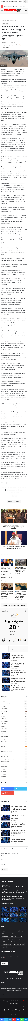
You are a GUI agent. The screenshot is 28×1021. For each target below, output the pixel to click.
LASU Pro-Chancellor (7, 944)
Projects (4, 771)
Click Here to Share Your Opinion (14, 605)
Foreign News (4, 1)
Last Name (3, 864)
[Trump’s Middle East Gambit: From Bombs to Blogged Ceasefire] (7, 586)
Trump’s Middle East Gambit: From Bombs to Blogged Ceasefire (7, 594)
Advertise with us (14, 490)
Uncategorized (5, 703)
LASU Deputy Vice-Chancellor (8, 941)
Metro (3, 726)
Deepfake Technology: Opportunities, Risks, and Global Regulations (18, 672)
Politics (4, 706)
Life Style (4, 754)
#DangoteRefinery (6, 931)
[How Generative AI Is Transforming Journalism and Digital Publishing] (6, 688)
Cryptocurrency (5, 939)
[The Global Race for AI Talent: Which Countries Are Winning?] (6, 665)
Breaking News (13, 1)
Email (3, 855)
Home (4, 20)
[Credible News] (12, 10)
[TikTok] (19, 978)
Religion (4, 739)
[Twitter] (9, 978)
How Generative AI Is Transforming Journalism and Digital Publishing (18, 687)
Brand (3, 734)
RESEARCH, (5, 756)
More (3, 769)
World (3, 746)
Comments (23, 649)
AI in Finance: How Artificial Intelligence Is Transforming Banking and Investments (17, 656)
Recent (4, 649)
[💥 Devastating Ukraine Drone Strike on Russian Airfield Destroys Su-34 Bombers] (21, 562)
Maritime (4, 776)
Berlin (11, 501)
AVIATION (4, 741)
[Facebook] (7, 978)
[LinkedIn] (11, 978)
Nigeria (3, 947)
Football (4, 774)
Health (3, 716)
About (8, 1006)
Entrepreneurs (5, 761)
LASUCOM (18, 939)
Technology (22, 1006)
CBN (21, 936)
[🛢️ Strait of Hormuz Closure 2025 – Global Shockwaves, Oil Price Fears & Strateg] (21, 586)
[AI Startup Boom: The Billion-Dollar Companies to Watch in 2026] (5, 920)
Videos (4, 764)
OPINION (4, 744)
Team (13, 1006)
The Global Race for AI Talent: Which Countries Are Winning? (18, 664)
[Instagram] (15, 978)
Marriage (4, 766)
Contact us (14, 492)
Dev (2, 994)
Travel (20, 1)
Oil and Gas (5, 729)
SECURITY (4, 708)
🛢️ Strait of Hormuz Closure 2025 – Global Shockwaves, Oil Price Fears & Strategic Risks (20, 594)
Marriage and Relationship (8, 759)
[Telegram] (17, 978)
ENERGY (4, 731)
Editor (4, 42)
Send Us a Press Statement (14, 487)
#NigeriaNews (15, 933)
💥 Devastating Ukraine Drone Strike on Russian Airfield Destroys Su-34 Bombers (20, 570)
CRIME (4, 718)
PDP (8, 947)
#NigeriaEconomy (6, 933)
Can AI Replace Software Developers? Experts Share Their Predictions (18, 680)
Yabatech (13, 947)
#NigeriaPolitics (5, 936)
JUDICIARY (5, 721)
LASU (12, 939)
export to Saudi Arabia (14, 219)
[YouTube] (13, 978)
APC (12, 936)
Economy (4, 713)
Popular (13, 649)
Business (4, 711)
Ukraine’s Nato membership (17, 357)
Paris (17, 501)
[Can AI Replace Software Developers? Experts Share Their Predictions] (6, 680)
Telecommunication (7, 749)
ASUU (16, 936)
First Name (4, 859)
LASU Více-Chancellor (19, 944)
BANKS (4, 724)
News (8, 20)
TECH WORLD (5, 736)
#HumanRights (15, 931)
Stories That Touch (7, 751)
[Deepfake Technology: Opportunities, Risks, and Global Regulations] (6, 673)
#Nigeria (23, 931)
